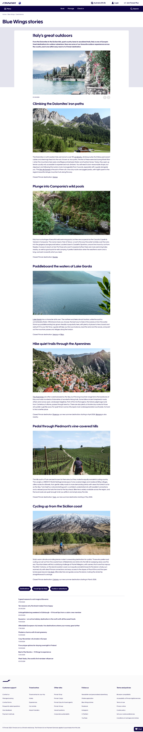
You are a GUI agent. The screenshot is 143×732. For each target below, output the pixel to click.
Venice (55, 177)
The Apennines (38, 397)
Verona (55, 334)
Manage (71, 9)
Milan (62, 334)
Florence (56, 414)
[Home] (9, 3)
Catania (56, 579)
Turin (54, 497)
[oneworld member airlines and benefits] (19, 3)
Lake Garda (37, 319)
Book (62, 9)
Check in (80, 9)
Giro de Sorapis (44, 169)
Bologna (99, 414)
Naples (55, 257)
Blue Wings (11, 14)
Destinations (20, 14)
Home (4, 14)
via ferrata (78, 157)
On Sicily (51, 572)
